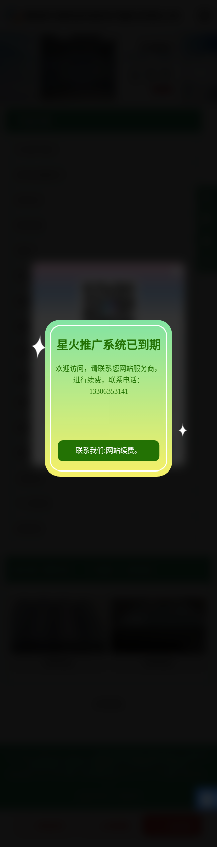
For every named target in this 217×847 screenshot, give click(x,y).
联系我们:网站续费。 (108, 450)
